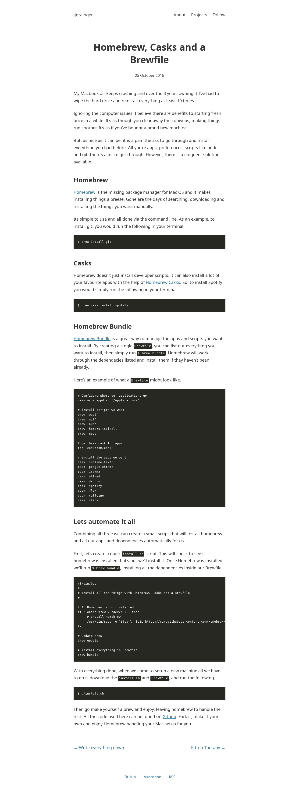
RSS (172, 776)
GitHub (130, 776)
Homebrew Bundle (92, 338)
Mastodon (152, 776)
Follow (219, 15)
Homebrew (84, 192)
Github (169, 716)
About (180, 15)
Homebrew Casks (163, 282)
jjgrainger (83, 15)
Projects (199, 15)
